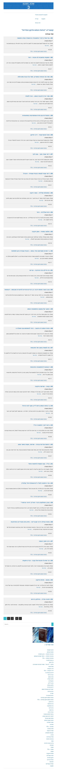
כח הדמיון (51, 702)
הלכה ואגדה (50, 679)
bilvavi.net (37, 23)
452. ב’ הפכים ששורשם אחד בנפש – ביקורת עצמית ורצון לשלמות (32, 251)
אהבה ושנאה (50, 650)
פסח (52, 741)
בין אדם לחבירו (49, 660)
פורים (52, 735)
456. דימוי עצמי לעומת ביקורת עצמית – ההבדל (38, 173)
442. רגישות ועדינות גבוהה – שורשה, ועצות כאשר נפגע (35, 444)
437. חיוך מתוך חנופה (46, 541)
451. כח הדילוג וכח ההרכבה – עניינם (41, 270)
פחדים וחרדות (50, 737)
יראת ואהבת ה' (49, 695)
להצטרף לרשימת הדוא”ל (41, 15)
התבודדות (51, 681)
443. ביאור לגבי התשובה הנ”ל (43, 425)
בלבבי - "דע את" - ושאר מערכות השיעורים (43, 664)
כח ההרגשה (50, 704)
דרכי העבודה (50, 668)
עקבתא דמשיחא (49, 733)
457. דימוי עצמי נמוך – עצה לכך (43, 154)
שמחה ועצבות (50, 753)
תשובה (51, 766)
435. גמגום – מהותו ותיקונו (44, 580)
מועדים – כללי (49, 726)
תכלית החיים (50, 760)
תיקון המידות (50, 758)
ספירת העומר (50, 731)
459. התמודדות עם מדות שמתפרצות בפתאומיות (37, 115)
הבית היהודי (50, 675)
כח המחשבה (50, 706)
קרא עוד (47, 45)
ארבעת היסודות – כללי (47, 658)
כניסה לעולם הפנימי (48, 714)
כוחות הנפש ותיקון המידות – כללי (38, 51)
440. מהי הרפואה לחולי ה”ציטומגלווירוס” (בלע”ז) (37, 483)
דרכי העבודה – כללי (48, 671)
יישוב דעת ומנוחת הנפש (47, 689)
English (43, 19)
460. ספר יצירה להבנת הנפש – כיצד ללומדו (39, 96)
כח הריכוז (51, 708)
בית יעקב (51, 662)
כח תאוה (51, 710)
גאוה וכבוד (50, 666)
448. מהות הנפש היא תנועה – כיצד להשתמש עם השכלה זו (34, 328)
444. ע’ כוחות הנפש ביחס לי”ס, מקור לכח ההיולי (37, 406)
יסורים (51, 693)
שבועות (51, 745)
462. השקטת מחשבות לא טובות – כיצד (40, 57)
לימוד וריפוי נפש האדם (48, 716)
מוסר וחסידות (50, 722)
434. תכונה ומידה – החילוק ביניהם (42, 599)
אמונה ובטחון (50, 652)
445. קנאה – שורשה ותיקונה (44, 386)
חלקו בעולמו (50, 685)
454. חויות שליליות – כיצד (45, 212)
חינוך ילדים (50, 683)
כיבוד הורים (50, 712)
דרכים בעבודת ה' (49, 673)
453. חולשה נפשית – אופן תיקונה (42, 231)
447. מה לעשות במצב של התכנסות (42, 347)
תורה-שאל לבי (49, 755)
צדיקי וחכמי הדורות (48, 743)
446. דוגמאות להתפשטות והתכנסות (41, 367)
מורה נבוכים (50, 728)
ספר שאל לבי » (48, 645)
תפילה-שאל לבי (49, 764)
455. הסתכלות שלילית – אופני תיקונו (41, 193)
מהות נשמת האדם (48, 720)
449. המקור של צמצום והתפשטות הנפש (40, 309)
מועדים (51, 724)
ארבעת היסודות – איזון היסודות (45, 654)
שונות (52, 747)
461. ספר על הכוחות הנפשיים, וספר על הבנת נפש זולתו (35, 77)
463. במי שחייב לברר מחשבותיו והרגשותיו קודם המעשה (35, 38)
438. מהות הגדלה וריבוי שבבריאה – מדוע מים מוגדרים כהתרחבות (32, 522)
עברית (36, 19)
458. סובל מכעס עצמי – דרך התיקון (41, 135)
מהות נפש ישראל (49, 718)
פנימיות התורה (49, 739)
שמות (52, 751)
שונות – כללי (50, 749)
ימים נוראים (50, 691)
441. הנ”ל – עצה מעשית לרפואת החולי (40, 464)
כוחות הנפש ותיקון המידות (47, 697)
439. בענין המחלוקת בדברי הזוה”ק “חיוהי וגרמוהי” (37, 502)
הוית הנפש (50, 677)
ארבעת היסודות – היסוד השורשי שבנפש (43, 656)
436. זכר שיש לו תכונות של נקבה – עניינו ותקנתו (38, 560)
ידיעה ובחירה (50, 687)
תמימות (51, 762)
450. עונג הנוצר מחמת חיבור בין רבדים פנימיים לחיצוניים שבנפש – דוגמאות (29, 289)
